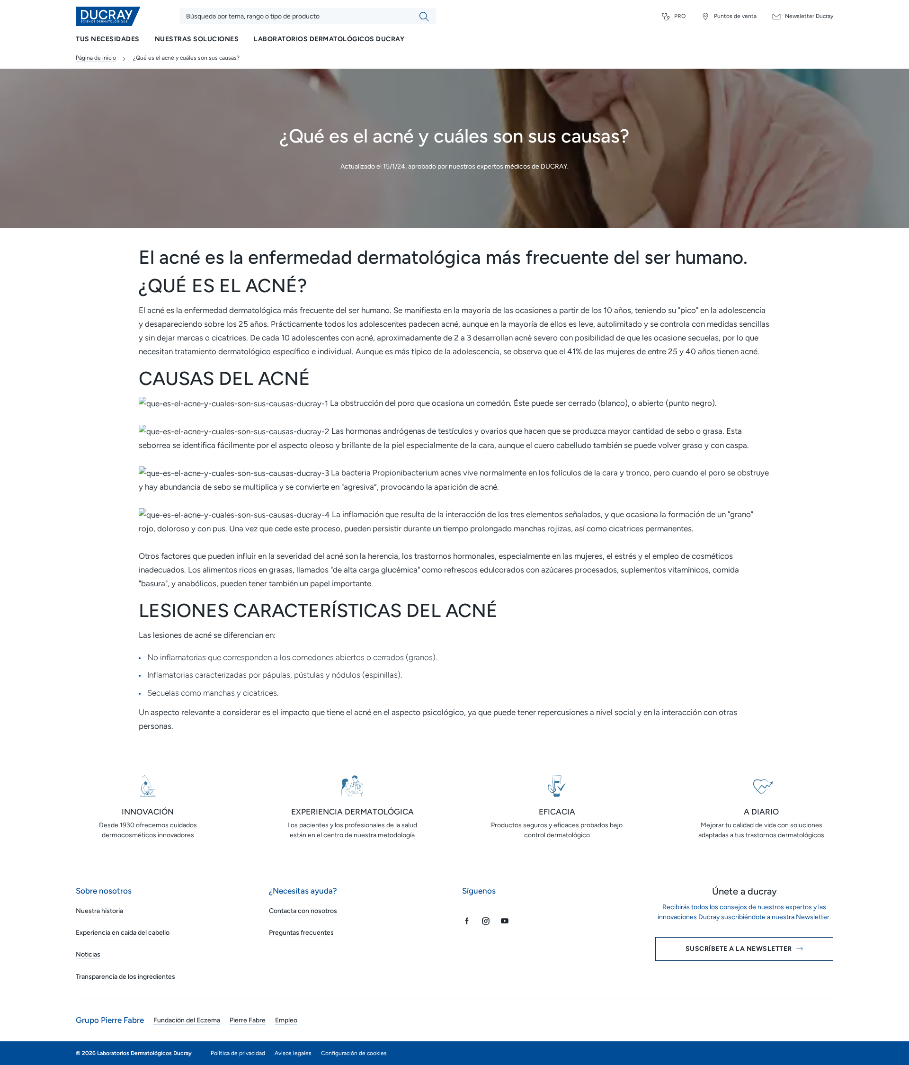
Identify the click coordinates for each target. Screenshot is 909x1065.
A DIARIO (761, 811)
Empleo (286, 1020)
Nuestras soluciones (197, 40)
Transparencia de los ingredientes (125, 977)
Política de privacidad (238, 1053)
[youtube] (504, 920)
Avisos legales (293, 1053)
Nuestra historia (99, 911)
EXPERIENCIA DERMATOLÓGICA (352, 811)
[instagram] (485, 920)
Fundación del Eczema (186, 1020)
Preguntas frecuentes (301, 933)
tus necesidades (108, 40)
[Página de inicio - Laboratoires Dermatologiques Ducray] (109, 16)
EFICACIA (557, 811)
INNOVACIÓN (148, 811)
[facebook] (467, 920)
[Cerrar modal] (882, 838)
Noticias (88, 954)
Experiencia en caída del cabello (122, 933)
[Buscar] (424, 16)
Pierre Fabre (248, 1020)
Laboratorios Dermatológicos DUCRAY (329, 40)
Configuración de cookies (354, 1053)
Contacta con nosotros (303, 911)
